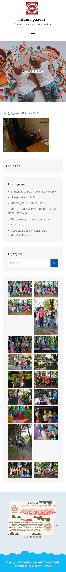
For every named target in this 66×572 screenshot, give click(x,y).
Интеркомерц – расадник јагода (30, 219)
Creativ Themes (41, 566)
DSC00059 (14, 166)
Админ (15, 113)
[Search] (54, 263)
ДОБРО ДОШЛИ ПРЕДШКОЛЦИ (30, 203)
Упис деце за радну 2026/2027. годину (33, 191)
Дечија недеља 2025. (23, 197)
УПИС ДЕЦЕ (18, 225)
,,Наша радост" (32, 19)
